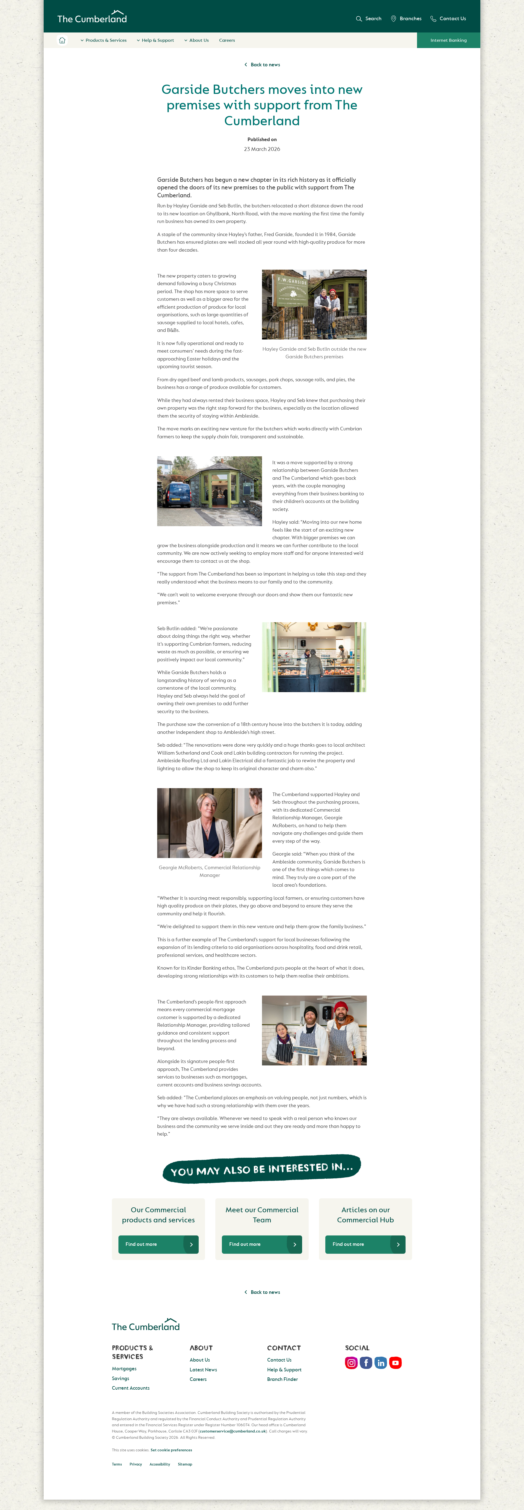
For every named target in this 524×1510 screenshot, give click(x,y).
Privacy (136, 1464)
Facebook (366, 1362)
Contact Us (453, 18)
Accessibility (160, 1464)
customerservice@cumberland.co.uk (233, 1431)
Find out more (141, 1244)
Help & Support (158, 40)
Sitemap (185, 1464)
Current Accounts (131, 1388)
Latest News (203, 1370)
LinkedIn (381, 1362)
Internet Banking (449, 40)
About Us (199, 40)
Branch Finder (282, 1379)
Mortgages (124, 1369)
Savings (120, 1378)
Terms (117, 1464)
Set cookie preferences (171, 1450)
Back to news (265, 65)
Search (373, 18)
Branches (411, 18)
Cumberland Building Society (92, 16)
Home (62, 40)
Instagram (351, 1362)
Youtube (395, 1362)
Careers (227, 40)
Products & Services (106, 40)
